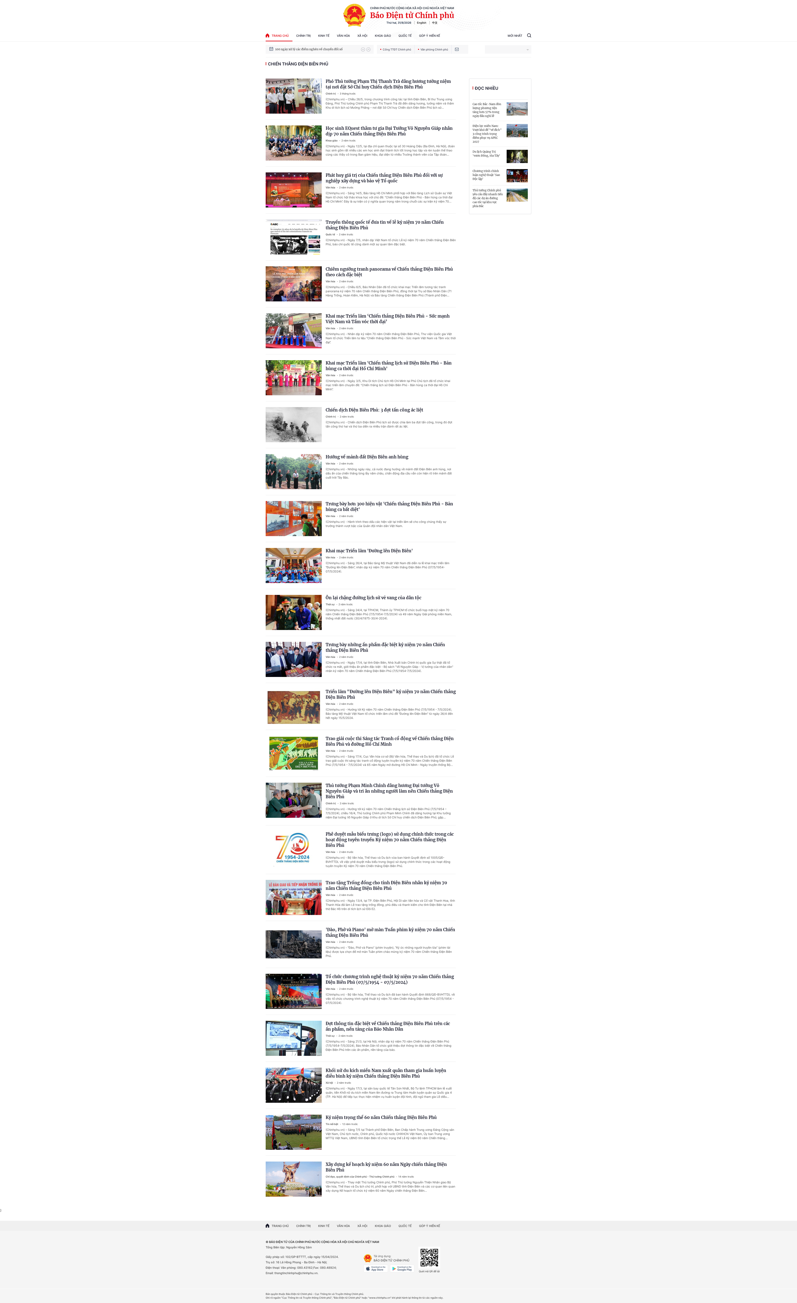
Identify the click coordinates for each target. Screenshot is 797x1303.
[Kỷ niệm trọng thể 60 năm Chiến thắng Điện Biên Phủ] (294, 1132)
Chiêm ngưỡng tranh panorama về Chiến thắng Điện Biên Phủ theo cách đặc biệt (389, 271)
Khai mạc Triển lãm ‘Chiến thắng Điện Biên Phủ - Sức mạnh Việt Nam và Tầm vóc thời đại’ (388, 318)
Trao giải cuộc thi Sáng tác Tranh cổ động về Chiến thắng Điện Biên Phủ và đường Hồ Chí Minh (390, 741)
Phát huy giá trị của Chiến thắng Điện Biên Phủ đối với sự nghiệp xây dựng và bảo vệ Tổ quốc (384, 178)
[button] (363, 49)
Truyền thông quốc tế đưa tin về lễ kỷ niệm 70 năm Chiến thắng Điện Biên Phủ (385, 225)
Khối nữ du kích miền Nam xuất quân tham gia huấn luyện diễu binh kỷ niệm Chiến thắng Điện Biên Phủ (386, 1073)
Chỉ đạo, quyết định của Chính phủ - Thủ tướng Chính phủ (360, 1176)
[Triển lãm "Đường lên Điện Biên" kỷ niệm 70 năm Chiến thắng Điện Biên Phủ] (294, 706)
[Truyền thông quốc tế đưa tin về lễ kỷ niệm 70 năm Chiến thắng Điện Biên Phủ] (294, 236)
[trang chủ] (368, 1258)
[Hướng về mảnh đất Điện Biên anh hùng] (294, 471)
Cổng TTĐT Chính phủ (397, 49)
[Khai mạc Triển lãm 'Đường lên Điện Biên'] (294, 565)
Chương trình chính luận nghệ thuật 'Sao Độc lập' (486, 175)
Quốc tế (405, 35)
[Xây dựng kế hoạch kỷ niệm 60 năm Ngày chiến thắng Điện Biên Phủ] (294, 1179)
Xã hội (362, 35)
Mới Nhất (515, 35)
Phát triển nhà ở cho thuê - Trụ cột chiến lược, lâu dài (313, 48)
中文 (435, 22)
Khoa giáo (383, 35)
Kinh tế (323, 35)
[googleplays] (402, 1268)
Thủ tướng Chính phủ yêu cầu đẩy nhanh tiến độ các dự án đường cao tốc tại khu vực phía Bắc (488, 198)
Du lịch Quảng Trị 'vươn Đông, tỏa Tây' (486, 153)
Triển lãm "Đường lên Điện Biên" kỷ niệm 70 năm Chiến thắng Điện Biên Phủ (391, 694)
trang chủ (280, 35)
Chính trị (303, 35)
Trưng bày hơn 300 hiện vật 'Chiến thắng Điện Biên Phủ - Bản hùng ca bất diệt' (389, 506)
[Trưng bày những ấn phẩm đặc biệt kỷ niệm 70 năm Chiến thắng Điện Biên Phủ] (294, 659)
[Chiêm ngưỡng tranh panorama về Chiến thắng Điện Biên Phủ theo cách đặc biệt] (294, 283)
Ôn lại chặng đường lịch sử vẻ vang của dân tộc (373, 597)
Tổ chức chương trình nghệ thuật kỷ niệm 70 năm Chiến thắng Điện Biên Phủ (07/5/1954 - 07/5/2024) (390, 979)
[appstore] (376, 1268)
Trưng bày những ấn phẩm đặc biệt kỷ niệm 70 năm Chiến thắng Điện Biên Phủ (385, 647)
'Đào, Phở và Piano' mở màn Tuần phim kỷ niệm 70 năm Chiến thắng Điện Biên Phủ (390, 932)
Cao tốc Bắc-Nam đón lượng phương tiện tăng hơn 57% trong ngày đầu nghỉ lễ (487, 110)
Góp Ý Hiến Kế (429, 35)
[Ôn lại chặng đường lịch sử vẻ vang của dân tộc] (294, 612)
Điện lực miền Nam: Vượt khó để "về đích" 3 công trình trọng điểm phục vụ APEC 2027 (487, 134)
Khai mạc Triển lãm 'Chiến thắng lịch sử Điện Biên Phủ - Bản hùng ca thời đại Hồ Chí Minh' (389, 365)
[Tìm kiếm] (529, 36)
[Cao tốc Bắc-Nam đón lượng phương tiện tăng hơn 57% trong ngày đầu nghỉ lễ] (517, 108)
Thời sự (330, 604)
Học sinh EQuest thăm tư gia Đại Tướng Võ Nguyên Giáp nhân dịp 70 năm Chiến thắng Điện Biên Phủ (389, 131)
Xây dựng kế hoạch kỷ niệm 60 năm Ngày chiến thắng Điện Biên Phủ (386, 1167)
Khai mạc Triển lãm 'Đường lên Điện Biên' (369, 550)
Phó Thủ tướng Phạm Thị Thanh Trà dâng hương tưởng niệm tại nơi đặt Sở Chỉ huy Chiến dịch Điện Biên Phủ (388, 84)
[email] (457, 49)
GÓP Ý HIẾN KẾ (429, 1226)
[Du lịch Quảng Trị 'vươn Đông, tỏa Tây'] (517, 156)
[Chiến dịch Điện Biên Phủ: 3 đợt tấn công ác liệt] (294, 424)
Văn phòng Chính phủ (434, 49)
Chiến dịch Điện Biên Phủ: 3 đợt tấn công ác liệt (374, 410)
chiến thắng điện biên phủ (298, 63)
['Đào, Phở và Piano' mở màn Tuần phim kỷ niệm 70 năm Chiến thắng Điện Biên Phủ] (294, 944)
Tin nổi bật (332, 1124)
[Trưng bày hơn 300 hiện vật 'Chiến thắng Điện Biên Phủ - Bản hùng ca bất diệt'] (294, 518)
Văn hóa (343, 35)
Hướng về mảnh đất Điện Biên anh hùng (367, 456)
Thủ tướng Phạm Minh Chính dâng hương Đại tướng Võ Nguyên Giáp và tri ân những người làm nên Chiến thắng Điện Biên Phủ (389, 791)
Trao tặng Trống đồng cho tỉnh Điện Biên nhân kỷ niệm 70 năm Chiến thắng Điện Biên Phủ (386, 885)
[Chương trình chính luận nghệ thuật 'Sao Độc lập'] (517, 175)
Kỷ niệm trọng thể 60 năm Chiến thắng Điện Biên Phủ (381, 1117)
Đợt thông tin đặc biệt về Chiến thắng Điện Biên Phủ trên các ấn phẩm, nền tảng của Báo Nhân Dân (388, 1026)
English (421, 22)
